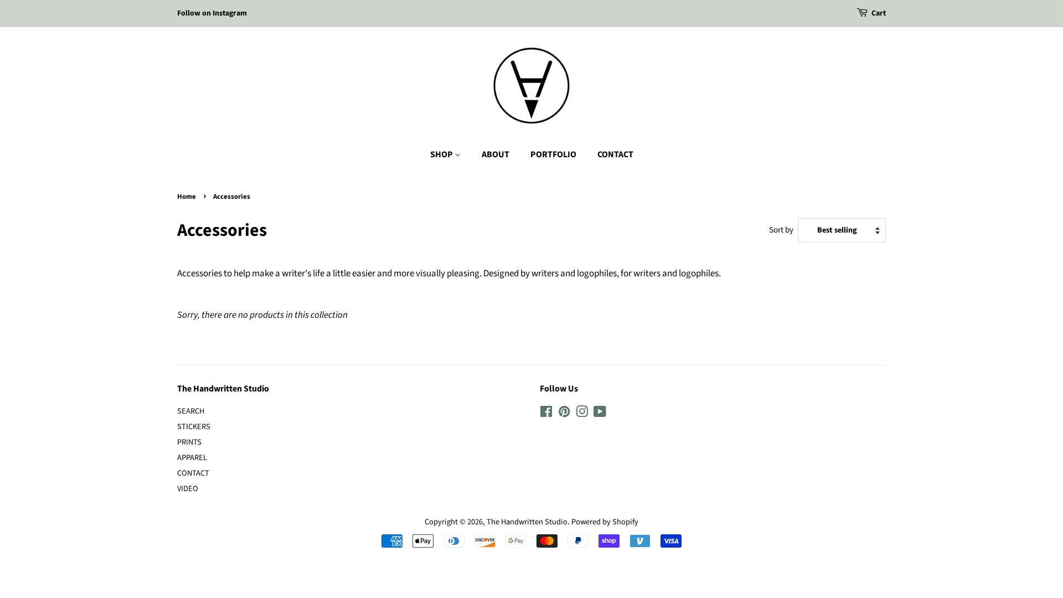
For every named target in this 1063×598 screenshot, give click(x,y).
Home (186, 197)
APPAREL (192, 457)
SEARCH (190, 411)
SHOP (442, 154)
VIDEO (187, 488)
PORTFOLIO (553, 154)
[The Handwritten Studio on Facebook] (546, 414)
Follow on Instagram (212, 13)
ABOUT (495, 154)
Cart (878, 13)
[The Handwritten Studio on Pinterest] (564, 414)
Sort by (781, 230)
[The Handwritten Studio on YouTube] (600, 414)
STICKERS (193, 426)
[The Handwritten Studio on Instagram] (582, 414)
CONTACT (615, 154)
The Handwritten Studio (527, 522)
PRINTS (189, 442)
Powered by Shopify (604, 522)
